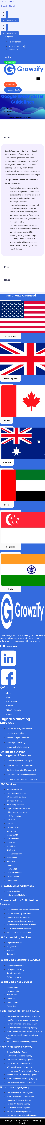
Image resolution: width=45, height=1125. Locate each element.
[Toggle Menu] (38, 78)
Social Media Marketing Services (20, 960)
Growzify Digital (8, 6)
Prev (7, 137)
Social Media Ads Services (16, 982)
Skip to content (7, 1)
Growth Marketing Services (17, 886)
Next (7, 279)
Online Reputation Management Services (15, 753)
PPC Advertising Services (16, 937)
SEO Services (8, 784)
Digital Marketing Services (15, 721)
